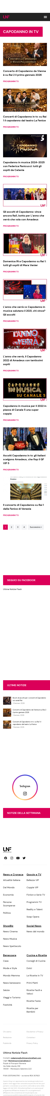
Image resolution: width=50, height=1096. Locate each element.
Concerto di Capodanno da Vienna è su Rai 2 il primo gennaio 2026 (29, 711)
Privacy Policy (32, 1043)
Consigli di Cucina (36, 960)
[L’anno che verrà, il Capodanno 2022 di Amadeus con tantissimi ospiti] (25, 339)
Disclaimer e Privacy (35, 1032)
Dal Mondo (9, 887)
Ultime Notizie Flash (12, 589)
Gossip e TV (34, 874)
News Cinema (10, 931)
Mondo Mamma (11, 975)
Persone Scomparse (9, 904)
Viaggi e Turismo (12, 997)
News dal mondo (35, 931)
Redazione (7, 1037)
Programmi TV (11, 81)
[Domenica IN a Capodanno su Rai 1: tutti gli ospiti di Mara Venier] (25, 244)
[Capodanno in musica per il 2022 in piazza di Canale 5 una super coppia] (25, 389)
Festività (7, 1004)
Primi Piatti (32, 982)
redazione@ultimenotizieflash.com (26, 1058)
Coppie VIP (32, 887)
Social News (34, 926)
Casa (5, 960)
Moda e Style (10, 968)
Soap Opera (33, 916)
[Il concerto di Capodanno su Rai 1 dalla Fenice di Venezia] (25, 488)
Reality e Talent (35, 909)
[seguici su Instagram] (11, 858)
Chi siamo (7, 1032)
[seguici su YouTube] (18, 858)
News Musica (10, 938)
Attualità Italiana (11, 880)
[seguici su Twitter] (24, 858)
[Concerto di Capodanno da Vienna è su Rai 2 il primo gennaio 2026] (25, 54)
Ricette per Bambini (32, 1010)
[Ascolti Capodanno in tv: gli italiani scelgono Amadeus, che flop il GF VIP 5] (25, 438)
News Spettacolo (12, 946)
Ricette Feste (34, 1001)
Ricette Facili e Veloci (34, 992)
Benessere (9, 955)
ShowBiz (8, 926)
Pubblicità (7, 1043)
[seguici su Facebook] (5, 858)
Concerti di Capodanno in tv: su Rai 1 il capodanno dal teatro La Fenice (27, 723)
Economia (8, 894)
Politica (7, 912)
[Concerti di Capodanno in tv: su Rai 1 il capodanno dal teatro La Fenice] (25, 100)
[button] (45, 17)
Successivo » (36, 527)
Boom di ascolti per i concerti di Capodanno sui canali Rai (29, 699)
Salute (6, 990)
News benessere (12, 982)
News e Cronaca (13, 874)
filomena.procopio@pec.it (19, 1061)
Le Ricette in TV (35, 975)
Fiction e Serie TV (36, 894)
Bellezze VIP (33, 880)
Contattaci (31, 1037)
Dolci (29, 968)
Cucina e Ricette (37, 955)
